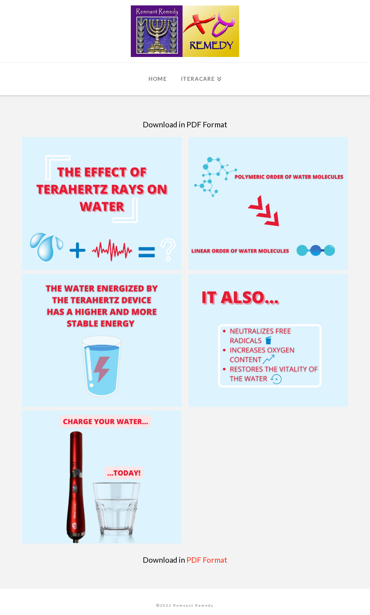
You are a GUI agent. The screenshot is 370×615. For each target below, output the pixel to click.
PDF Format (206, 559)
